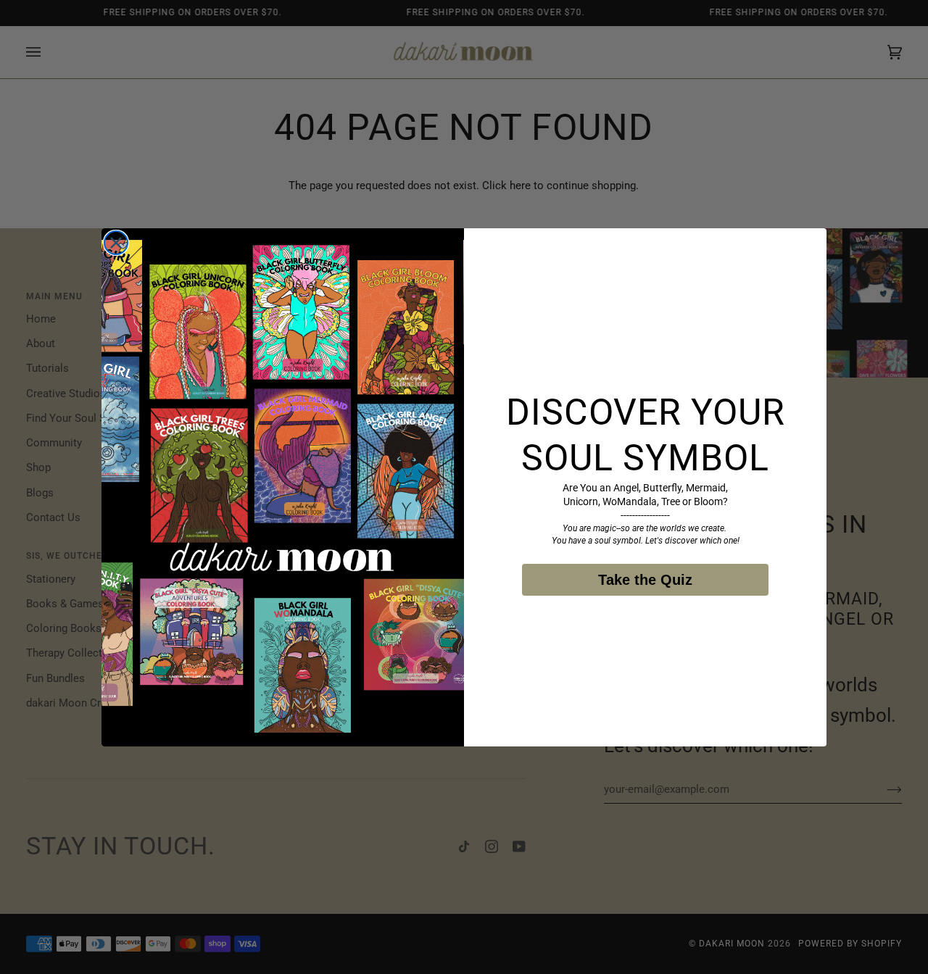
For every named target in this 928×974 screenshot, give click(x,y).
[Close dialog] (116, 242)
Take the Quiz (645, 580)
